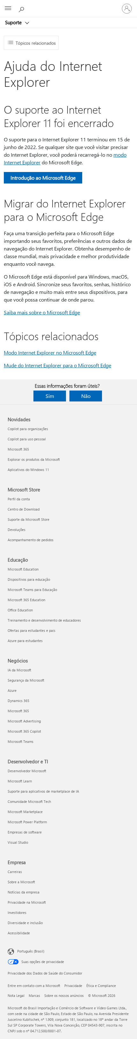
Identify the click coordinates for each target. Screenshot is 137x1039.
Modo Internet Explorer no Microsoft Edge (50, 352)
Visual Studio (18, 842)
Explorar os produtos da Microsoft (34, 459)
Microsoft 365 (18, 449)
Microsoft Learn (20, 781)
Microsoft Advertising (24, 721)
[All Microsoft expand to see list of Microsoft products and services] (8, 8)
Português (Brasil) (30, 951)
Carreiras (15, 871)
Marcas (34, 995)
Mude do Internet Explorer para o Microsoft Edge (57, 365)
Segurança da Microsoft (26, 680)
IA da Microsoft (19, 670)
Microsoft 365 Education (26, 599)
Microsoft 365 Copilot (24, 731)
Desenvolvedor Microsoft (27, 770)
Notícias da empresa (24, 892)
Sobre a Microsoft (21, 881)
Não (85, 395)
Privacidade (73, 985)
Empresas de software (25, 832)
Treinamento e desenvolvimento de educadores (44, 620)
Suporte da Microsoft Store (28, 519)
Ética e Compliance (101, 985)
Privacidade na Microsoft (27, 902)
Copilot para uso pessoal (27, 439)
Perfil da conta (19, 499)
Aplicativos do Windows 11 (28, 469)
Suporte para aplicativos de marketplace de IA (43, 791)
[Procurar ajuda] (22, 8)
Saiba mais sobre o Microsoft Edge (42, 312)
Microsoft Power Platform (27, 821)
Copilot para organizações (28, 428)
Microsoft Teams (20, 741)
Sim (50, 395)
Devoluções (16, 529)
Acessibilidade (19, 933)
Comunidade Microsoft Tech (29, 801)
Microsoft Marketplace (25, 811)
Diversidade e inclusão (25, 922)
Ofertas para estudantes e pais (31, 630)
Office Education (20, 610)
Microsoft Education (23, 569)
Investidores (17, 912)
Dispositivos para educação (29, 579)
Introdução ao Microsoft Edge (43, 177)
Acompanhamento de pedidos (31, 539)
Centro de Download (24, 509)
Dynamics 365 (18, 700)
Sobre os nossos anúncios (64, 995)
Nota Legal (16, 995)
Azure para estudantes (25, 640)
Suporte (14, 22)
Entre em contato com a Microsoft (34, 985)
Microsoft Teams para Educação (32, 589)
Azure (12, 690)
